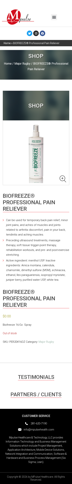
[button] (54, 17)
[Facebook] (42, 33)
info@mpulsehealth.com (39, 429)
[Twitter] (29, 33)
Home (7, 43)
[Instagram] (36, 33)
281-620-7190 (39, 423)
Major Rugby (22, 63)
